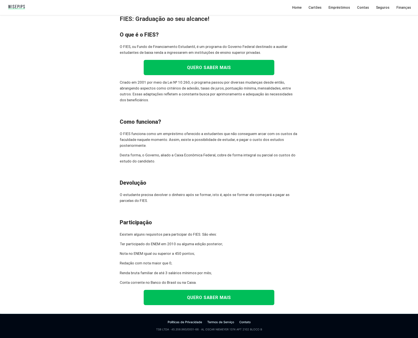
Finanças (403, 7)
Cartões (315, 7)
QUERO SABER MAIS (209, 67)
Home (297, 7)
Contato (245, 322)
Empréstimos (339, 7)
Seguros (382, 7)
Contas (363, 7)
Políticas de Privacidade (185, 322)
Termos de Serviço (220, 322)
